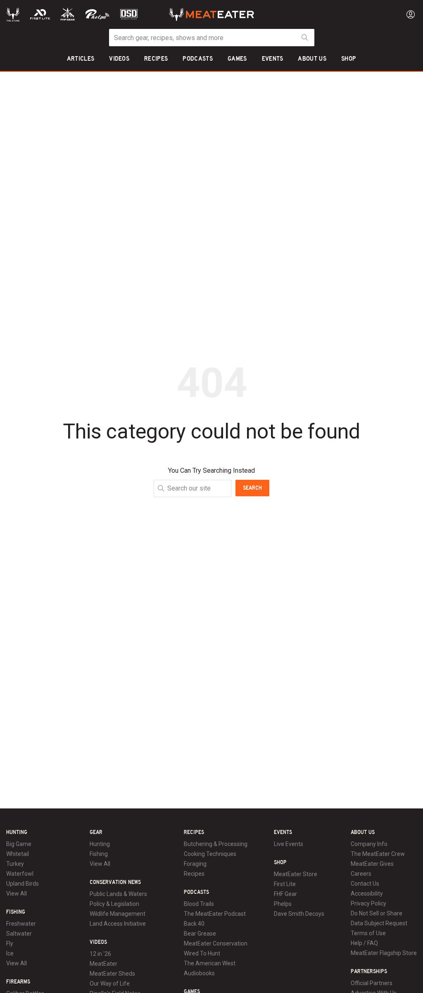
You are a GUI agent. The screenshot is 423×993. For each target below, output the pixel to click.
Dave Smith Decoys (299, 913)
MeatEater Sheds (112, 973)
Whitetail (17, 854)
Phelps (283, 904)
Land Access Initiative (118, 923)
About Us (363, 832)
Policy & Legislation (114, 904)
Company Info (369, 844)
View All (16, 893)
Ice (10, 953)
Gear (96, 832)
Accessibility (367, 893)
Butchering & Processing (215, 844)
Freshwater (21, 923)
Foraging (195, 863)
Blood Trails (199, 904)
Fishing (15, 912)
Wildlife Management (117, 913)
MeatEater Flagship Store (384, 953)
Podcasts (196, 892)
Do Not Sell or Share (376, 913)
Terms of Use (368, 933)
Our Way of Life (110, 983)
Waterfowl (19, 873)
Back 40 (194, 923)
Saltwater (19, 933)
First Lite (285, 884)
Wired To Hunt (202, 953)
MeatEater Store (295, 874)
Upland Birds (22, 883)
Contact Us (365, 883)
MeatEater (103, 963)
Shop (280, 862)
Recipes (194, 832)
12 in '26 (100, 953)
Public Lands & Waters (118, 894)
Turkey (15, 863)
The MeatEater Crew (378, 854)
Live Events (288, 844)
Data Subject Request (379, 923)
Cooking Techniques (210, 854)
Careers (361, 873)
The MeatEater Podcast (215, 913)
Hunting (16, 832)
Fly (9, 943)
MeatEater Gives (372, 863)
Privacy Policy (368, 903)
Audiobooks (199, 973)
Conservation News (115, 882)
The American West (209, 963)
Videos (98, 942)
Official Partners (371, 983)
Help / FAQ (364, 943)
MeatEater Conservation (215, 943)
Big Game (18, 844)
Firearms (18, 982)
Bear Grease (200, 933)
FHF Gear (285, 894)
